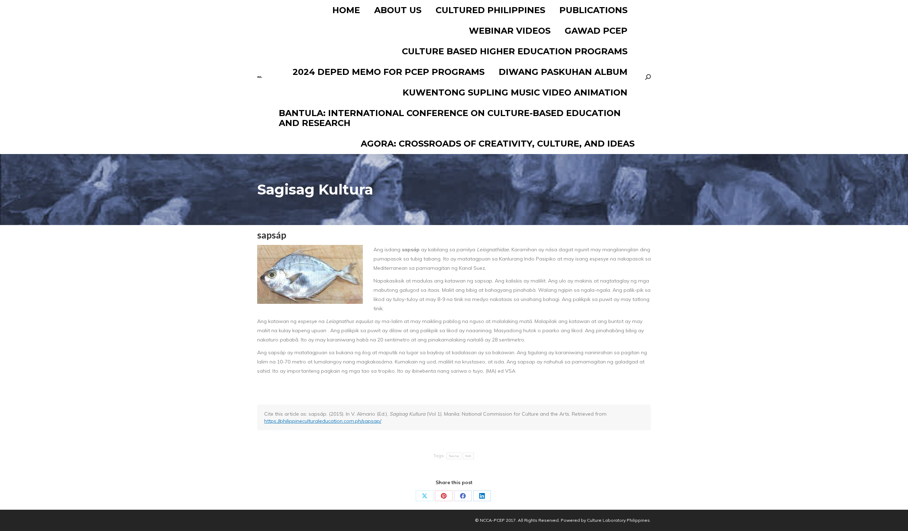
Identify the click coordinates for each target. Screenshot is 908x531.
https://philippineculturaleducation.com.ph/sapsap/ (322, 421)
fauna (454, 456)
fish (468, 456)
